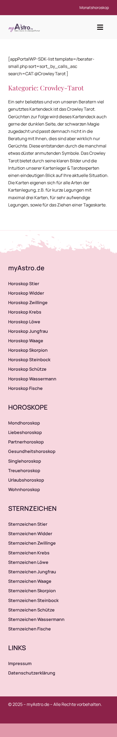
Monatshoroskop (94, 7)
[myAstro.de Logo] (25, 24)
